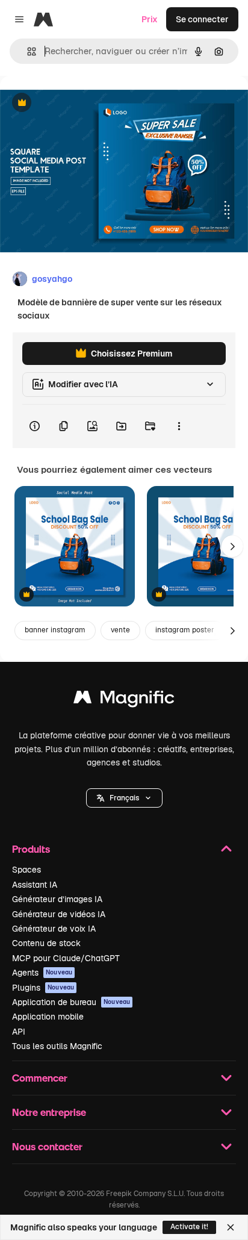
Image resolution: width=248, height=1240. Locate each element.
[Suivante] (232, 546)
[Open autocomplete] (26, 51)
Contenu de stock (46, 943)
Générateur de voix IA (54, 928)
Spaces (26, 869)
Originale (79, 103)
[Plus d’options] (179, 426)
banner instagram (55, 630)
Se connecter (202, 19)
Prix (149, 19)
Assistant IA (34, 884)
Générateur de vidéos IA (58, 914)
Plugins (43, 987)
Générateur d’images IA (57, 899)
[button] (124, 798)
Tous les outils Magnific (57, 1046)
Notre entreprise (49, 1112)
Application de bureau (71, 1002)
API (18, 1031)
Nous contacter (47, 1146)
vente (120, 630)
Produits (31, 849)
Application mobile (48, 1016)
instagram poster (184, 630)
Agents (42, 972)
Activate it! (189, 1227)
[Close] (230, 1227)
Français (124, 798)
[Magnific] (124, 700)
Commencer (39, 1077)
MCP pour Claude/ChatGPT (66, 958)
